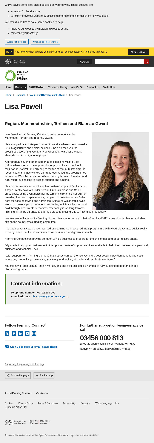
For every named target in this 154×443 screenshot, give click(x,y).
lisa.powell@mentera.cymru (50, 296)
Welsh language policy (107, 403)
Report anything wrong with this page (24, 364)
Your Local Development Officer (47, 95)
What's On (77, 87)
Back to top (46, 375)
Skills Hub (109, 87)
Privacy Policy (25, 403)
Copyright (85, 403)
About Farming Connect (18, 393)
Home (8, 87)
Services (20, 87)
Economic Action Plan (16, 407)
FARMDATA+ (37, 87)
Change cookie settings (45, 42)
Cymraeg (84, 62)
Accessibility (69, 403)
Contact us (92, 87)
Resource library (58, 87)
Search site (146, 61)
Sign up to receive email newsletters (33, 346)
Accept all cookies (16, 42)
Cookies (9, 403)
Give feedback (138, 52)
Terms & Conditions (48, 403)
